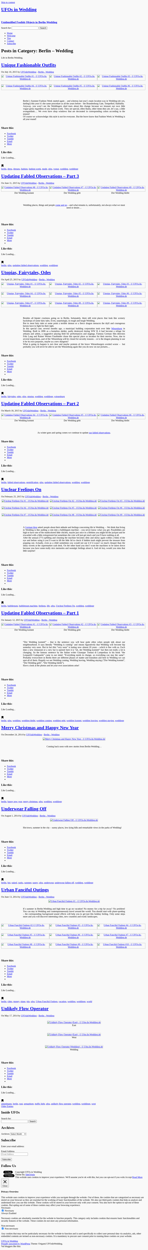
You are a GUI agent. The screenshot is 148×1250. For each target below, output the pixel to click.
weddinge (73, 169)
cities (10, 1001)
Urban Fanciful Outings (25, 889)
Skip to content (8, 2)
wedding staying (106, 720)
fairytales (12, 396)
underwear (49, 882)
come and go (61, 205)
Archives (5, 1134)
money (16, 1001)
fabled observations (16, 482)
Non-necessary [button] (8, 1226)
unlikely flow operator (61, 1104)
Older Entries (7, 1106)
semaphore (29, 1104)
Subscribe (11, 43)
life (48, 606)
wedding (64, 169)
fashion (24, 169)
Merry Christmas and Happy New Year (40, 727)
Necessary (9, 1210)
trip (28, 1001)
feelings (42, 606)
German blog (31, 527)
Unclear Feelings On (21, 489)
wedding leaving (90, 720)
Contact (10, 41)
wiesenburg (59, 396)
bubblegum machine (28, 606)
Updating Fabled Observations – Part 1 (40, 612)
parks (20, 882)
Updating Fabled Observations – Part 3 (40, 176)
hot (9, 882)
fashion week (35, 169)
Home (10, 33)
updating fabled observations (26, 265)
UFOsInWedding (28, 72)
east (21, 1104)
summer (27, 882)
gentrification (32, 482)
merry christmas (30, 801)
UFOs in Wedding (9, 1241)
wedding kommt (73, 720)
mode (44, 169)
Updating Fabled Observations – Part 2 (40, 403)
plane (23, 1001)
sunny (35, 882)
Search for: (6, 28)
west (93, 1104)
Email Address (7, 1151)
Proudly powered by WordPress (15, 1243)
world (89, 1001)
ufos (50, 169)
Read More (137, 1177)
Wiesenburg (116, 328)
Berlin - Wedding (46, 72)
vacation (62, 1001)
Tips (9, 38)
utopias (30, 396)
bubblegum (13, 606)
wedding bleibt (28, 720)
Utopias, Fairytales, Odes (26, 272)
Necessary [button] (6, 1208)
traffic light (40, 1104)
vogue (56, 169)
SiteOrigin (30, 1174)
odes (19, 396)
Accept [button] (128, 1177)
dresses (16, 169)
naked (14, 882)
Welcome (11, 35)
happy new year (15, 801)
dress (10, 169)
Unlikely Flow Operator (25, 1008)
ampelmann (6, 1104)
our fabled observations (99, 432)
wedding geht (59, 720)
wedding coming (44, 720)
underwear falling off (64, 882)
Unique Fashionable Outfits (28, 65)
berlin (3, 169)
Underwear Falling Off (23, 808)
